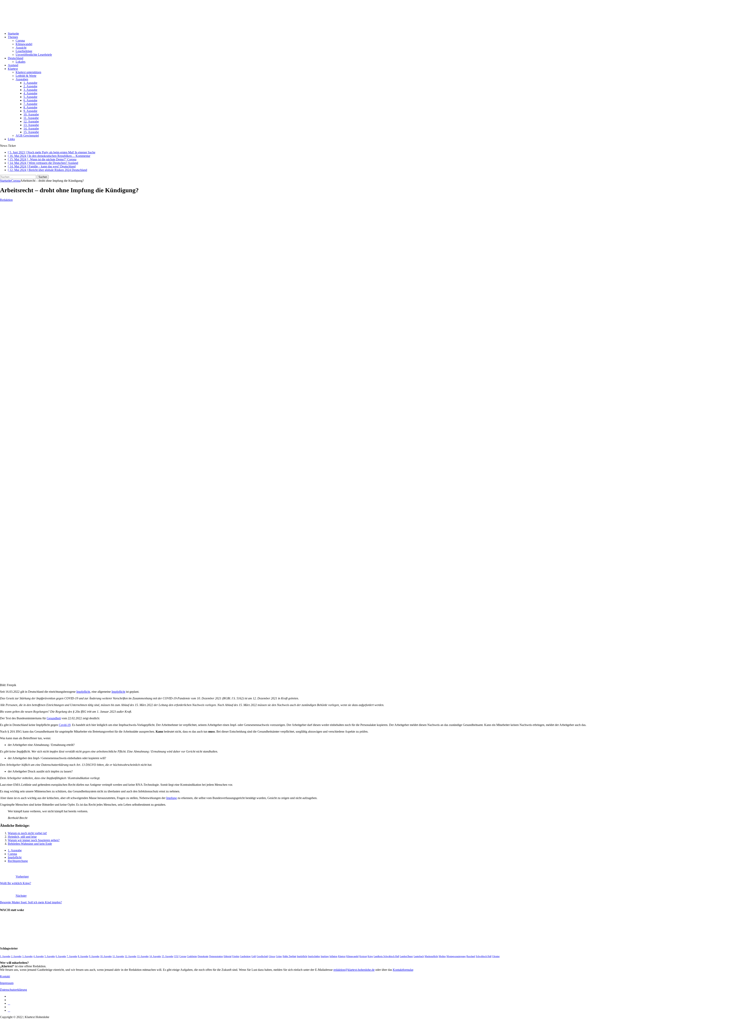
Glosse (272, 956)
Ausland (13, 65)
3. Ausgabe (30, 89)
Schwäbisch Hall (483, 956)
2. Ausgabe (30, 86)
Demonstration (216, 956)
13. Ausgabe (31, 125)
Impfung (171, 798)
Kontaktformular (403, 969)
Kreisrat (363, 956)
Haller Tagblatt (289, 956)
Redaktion (6, 199)
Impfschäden (314, 956)
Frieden (235, 956)
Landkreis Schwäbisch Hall (386, 956)
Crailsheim (192, 956)
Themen (13, 37)
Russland (470, 956)
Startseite (13, 33)
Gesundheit (54, 718)
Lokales (20, 61)
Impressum (6, 983)
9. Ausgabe (30, 111)
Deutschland (15, 58)
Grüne (279, 956)
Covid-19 (65, 725)
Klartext (13, 68)
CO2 (176, 956)
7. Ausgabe (30, 104)
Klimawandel (24, 44)
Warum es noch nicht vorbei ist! (27, 833)
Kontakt (5, 976)
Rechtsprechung (18, 861)
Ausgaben (22, 79)
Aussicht (21, 47)
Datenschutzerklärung (13, 989)
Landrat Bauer (406, 956)
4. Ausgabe (30, 93)
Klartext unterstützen (28, 72)
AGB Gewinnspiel (27, 135)
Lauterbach (419, 956)
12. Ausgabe (31, 121)
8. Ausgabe (30, 107)
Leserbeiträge (24, 51)
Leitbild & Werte (26, 75)
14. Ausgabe (31, 128)
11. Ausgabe (31, 118)
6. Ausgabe (30, 100)
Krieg (370, 956)
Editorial (227, 956)
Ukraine (496, 956)
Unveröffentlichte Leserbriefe (34, 54)
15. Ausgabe (31, 132)
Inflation (333, 956)
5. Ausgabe (30, 96)
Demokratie (203, 956)
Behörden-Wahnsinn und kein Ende (30, 843)
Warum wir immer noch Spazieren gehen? (34, 840)
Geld (253, 956)
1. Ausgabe (30, 82)
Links (11, 139)
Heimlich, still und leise (22, 836)
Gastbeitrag (245, 956)
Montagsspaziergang (456, 956)
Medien (442, 956)
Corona (20, 40)
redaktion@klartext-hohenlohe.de (354, 969)
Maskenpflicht (431, 956)
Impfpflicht (83, 691)
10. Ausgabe (31, 114)
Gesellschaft (262, 956)
